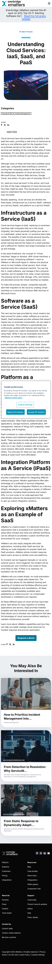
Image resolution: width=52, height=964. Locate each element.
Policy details (32, 917)
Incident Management (22, 113)
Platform (5, 862)
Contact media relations (11, 933)
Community (31, 900)
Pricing (4, 875)
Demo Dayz (32, 875)
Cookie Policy (24, 955)
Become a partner (9, 937)
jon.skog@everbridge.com (14, 760)
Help (29, 913)
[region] (26, 400)
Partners (5, 900)
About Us (6, 895)
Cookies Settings (38, 955)
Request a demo (26, 638)
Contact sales (7, 928)
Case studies (32, 871)
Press (4, 904)
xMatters (12, 132)
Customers (6, 871)
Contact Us (6, 924)
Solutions (5, 867)
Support (30, 895)
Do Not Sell (13, 955)
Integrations (6, 880)
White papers (32, 884)
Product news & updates (37, 904)
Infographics (32, 880)
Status (30, 909)
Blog (29, 867)
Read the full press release (34, 17)
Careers (5, 909)
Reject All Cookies (15, 412)
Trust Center (7, 913)
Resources (31, 862)
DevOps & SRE (7, 113)
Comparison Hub (34, 889)
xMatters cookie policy (13, 398)
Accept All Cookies (36, 412)
